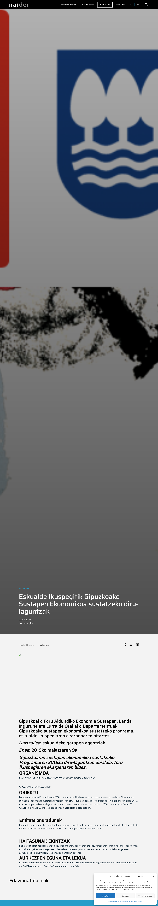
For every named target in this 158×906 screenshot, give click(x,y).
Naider (23, 623)
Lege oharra (138, 902)
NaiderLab (105, 4)
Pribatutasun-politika (126, 902)
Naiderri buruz (68, 4)
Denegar (125, 896)
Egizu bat (120, 4)
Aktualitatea (88, 4)
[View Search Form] (146, 4)
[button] (153, 876)
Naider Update (26, 645)
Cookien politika (113, 902)
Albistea (24, 588)
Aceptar (105, 896)
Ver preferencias (145, 896)
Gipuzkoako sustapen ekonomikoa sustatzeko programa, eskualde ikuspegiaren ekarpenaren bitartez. (76, 733)
